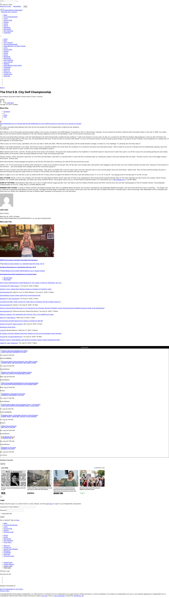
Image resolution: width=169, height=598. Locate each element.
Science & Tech (5, 324)
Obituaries (7, 27)
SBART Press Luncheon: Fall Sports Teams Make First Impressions (18, 260)
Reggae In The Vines (8, 449)
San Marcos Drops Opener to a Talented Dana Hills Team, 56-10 (18, 267)
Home (5, 39)
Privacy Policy (4, 591)
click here (44, 596)
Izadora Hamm (17, 324)
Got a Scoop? (12, 12)
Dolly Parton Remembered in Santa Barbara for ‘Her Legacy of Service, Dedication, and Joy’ (31, 283)
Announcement (5, 292)
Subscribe (4, 12)
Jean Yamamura (13, 298)
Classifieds (7, 32)
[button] (13, 482)
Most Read (7, 279)
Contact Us (7, 72)
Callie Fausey (14, 286)
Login (25, 6)
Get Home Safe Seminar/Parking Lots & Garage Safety (19, 384)
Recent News (8, 278)
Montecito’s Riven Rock (7, 327)
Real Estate (7, 29)
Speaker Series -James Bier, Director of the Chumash (18, 416)
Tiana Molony (10, 317)
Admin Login (7, 567)
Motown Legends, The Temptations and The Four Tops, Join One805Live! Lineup (27, 314)
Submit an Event (5, 6)
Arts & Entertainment (11, 17)
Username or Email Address (9, 507)
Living (5, 18)
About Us (7, 71)
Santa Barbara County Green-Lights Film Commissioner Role (20, 295)
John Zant (10, 103)
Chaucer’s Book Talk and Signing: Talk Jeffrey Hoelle (18, 363)
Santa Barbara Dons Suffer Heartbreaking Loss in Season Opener (18, 274)
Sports (6, 25)
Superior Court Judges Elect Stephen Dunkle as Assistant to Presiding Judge (25, 289)
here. (17, 520)
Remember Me (7, 513)
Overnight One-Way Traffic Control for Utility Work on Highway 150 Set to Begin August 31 (30, 302)
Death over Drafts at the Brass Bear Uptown (15, 373)
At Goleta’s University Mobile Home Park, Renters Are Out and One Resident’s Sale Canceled (30, 333)
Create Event (8, 74)
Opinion (6, 22)
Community (4, 286)
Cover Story (8, 542)
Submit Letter (8, 566)
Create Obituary (9, 564)
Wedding (6, 64)
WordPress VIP (78, 596)
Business (3, 298)
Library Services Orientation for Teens (13, 352)
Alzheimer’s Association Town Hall (12, 395)
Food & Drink (8, 20)
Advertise (7, 69)
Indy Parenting (8, 31)
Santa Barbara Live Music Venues (15, 46)
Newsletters (17, 6)
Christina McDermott (15, 337)
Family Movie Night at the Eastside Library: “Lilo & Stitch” (20, 406)
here (51, 504)
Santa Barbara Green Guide (13, 65)
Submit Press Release (11, 549)
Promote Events (9, 556)
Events (6, 24)
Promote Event (8, 532)
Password (3, 510)
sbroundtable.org (119, 179)
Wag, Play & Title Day (8, 427)
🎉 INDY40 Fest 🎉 (7, 438)
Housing (3, 337)
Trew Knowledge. (59, 596)
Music (2, 317)
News (5, 15)
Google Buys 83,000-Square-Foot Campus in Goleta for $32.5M (21, 321)
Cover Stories (8, 62)
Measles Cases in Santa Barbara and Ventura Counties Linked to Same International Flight (30, 340)
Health (2, 343)
